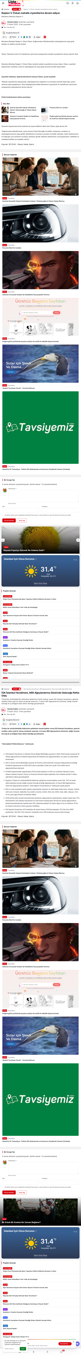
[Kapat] (73, 1341)
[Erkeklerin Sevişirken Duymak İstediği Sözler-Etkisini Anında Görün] (40, 647)
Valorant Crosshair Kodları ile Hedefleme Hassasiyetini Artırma (25, 295)
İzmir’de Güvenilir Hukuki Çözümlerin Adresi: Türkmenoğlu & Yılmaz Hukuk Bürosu (33, 201)
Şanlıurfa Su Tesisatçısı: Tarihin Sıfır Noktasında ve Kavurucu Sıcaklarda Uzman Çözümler (36, 469)
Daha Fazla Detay (40, 583)
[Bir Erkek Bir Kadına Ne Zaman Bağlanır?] (40, 1212)
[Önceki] (3, 540)
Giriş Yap (22, 520)
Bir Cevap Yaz (9, 480)
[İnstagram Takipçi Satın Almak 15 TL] (40, 663)
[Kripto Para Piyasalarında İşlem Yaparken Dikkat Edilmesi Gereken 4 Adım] (40, 598)
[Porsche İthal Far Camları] (60, 110)
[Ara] (68, 3)
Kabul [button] (22, 1349)
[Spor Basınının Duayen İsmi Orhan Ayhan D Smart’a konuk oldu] (40, 614)
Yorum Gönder (9, 520)
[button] (19, 9)
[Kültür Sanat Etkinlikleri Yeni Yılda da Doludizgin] (40, 606)
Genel (4, 198)
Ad (3, 506)
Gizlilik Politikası (9, 1348)
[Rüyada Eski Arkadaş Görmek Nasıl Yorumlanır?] (40, 622)
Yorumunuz (12, 488)
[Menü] (3, 3)
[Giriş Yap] (73, 3)
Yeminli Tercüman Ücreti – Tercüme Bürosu (18, 388)
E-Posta (45, 506)
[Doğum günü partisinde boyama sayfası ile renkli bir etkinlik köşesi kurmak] (60, 118)
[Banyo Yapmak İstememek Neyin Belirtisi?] (40, 672)
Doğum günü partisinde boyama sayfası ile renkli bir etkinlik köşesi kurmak (30, 341)
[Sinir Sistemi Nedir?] (40, 655)
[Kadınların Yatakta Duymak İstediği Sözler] (40, 639)
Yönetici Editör (12, 22)
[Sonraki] (78, 540)
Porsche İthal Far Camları (11, 248)
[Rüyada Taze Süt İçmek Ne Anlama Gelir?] (40, 540)
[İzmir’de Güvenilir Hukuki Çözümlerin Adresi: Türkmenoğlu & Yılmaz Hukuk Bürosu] (20, 110)
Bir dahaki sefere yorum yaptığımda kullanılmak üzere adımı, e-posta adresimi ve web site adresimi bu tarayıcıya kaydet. (38, 515)
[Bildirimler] (78, 3)
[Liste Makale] (16, 3)
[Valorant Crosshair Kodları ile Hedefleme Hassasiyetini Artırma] (20, 118)
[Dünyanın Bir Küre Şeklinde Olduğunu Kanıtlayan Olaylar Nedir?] (40, 631)
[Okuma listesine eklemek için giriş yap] (44, 37)
